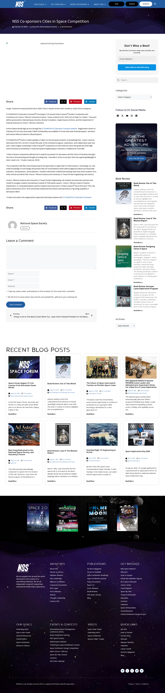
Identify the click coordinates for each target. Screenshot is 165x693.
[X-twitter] (122, 116)
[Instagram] (132, 116)
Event (12, 396)
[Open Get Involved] (65, 4)
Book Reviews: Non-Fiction (67, 392)
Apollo (130, 461)
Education (36, 27)
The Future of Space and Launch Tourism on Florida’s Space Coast (101, 384)
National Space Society (48, 27)
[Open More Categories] (88, 4)
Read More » (138, 214)
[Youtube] (127, 116)
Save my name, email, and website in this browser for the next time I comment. (42, 291)
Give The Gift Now (136, 158)
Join (116, 4)
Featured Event (18, 396)
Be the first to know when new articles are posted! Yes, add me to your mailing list (42, 297)
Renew (132, 4)
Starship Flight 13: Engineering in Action (101, 451)
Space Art (13, 463)
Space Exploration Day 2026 (137, 451)
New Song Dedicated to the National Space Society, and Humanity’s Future (21, 452)
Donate (146, 4)
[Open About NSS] (105, 4)
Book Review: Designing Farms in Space (144, 247)
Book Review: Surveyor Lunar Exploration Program (146, 287)
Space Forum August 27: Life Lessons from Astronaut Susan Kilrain (22, 385)
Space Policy (143, 393)
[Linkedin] (136, 116)
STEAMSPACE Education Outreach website (59, 129)
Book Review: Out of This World (145, 184)
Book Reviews (54, 392)
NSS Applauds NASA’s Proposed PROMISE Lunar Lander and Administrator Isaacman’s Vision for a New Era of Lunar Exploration (141, 383)
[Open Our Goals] (45, 4)
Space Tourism (96, 393)
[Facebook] (118, 116)
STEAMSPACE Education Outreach (76, 197)
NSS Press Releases (133, 393)
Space (138, 461)
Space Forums (28, 396)
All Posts (25, 228)
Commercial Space (94, 460)
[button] (51, 101)
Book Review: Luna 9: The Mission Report (145, 219)
